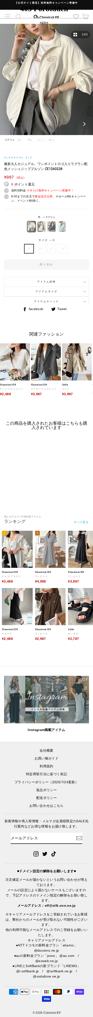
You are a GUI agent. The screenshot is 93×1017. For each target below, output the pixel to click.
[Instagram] (36, 853)
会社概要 (46, 750)
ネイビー (51, 226)
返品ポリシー (46, 790)
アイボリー (41, 226)
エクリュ (31, 226)
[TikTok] (53, 853)
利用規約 (46, 766)
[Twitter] (44, 853)
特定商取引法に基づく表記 (46, 774)
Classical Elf (18, 157)
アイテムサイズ (46, 291)
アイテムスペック (46, 301)
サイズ (46, 240)
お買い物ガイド (46, 758)
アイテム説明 (46, 281)
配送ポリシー (46, 798)
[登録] (79, 838)
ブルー (61, 226)
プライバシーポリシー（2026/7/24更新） (46, 782)
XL (63, 248)
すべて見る (81, 522)
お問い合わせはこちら (46, 806)
